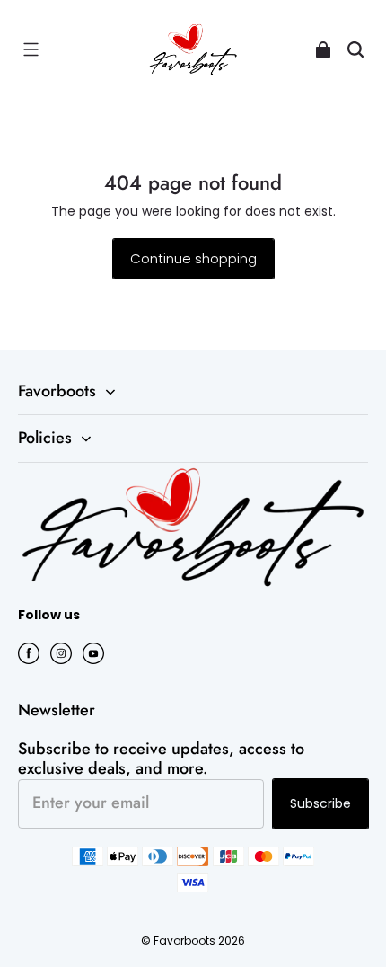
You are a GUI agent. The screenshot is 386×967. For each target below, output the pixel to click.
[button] (30, 49)
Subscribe (320, 803)
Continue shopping (193, 258)
